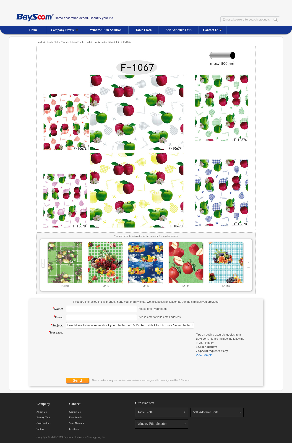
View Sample (204, 355)
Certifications (43, 423)
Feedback (74, 428)
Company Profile (63, 30)
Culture (40, 428)
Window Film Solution (106, 30)
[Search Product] (276, 20)
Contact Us (210, 30)
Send (77, 380)
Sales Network (76, 423)
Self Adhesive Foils (178, 30)
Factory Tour (43, 417)
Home (33, 30)
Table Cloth (144, 30)
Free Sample (75, 417)
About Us (41, 411)
